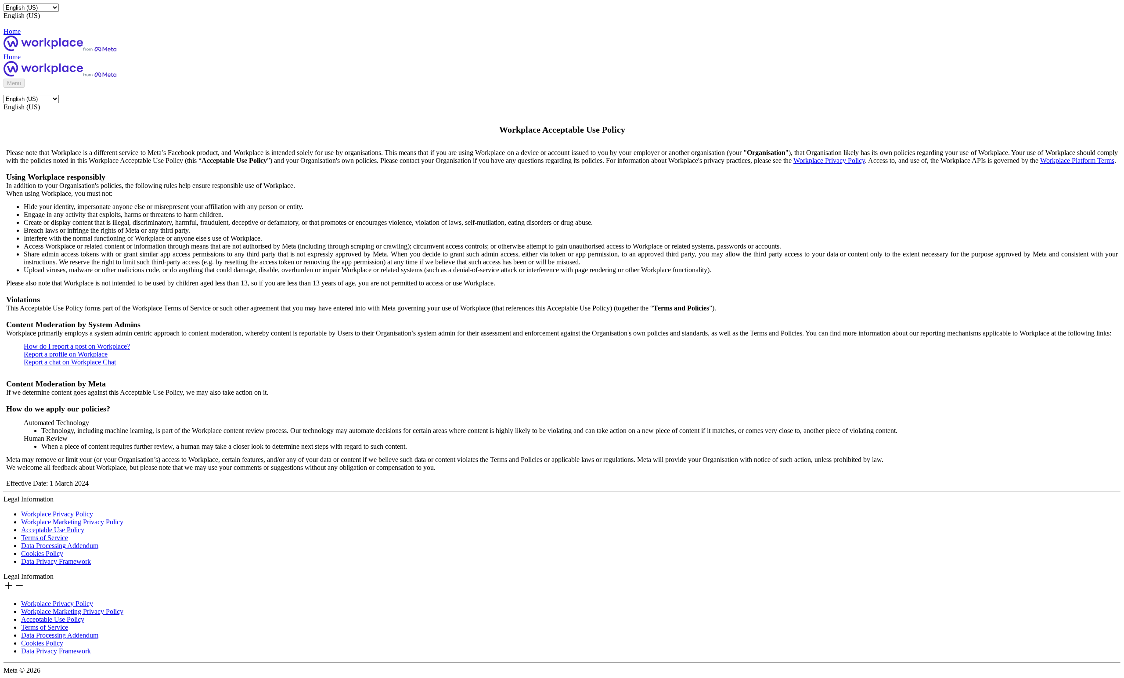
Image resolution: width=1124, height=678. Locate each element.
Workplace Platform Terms (1077, 160)
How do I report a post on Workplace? (77, 346)
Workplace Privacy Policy (829, 160)
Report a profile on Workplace (66, 354)
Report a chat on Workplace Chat (70, 362)
